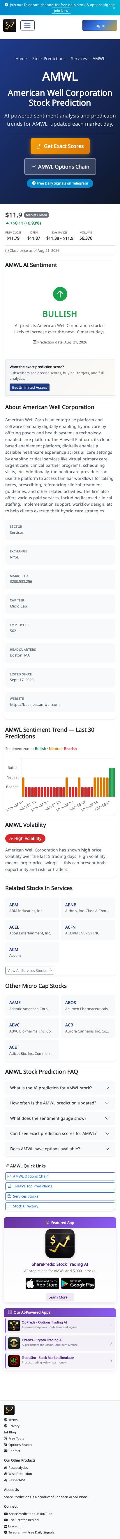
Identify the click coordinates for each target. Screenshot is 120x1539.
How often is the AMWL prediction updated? (53, 1103)
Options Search (20, 1444)
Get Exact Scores (64, 145)
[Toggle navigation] (27, 25)
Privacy (14, 1426)
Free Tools (16, 1438)
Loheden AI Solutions (71, 1497)
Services (79, 58)
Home (21, 58)
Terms (12, 1419)
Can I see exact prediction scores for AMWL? (53, 1133)
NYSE (14, 557)
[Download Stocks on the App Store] (42, 1283)
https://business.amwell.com (35, 704)
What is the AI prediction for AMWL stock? (51, 1087)
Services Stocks (25, 1196)
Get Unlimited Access (29, 387)
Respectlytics (18, 1467)
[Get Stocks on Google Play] (78, 1283)
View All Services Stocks (27, 970)
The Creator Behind (24, 1520)
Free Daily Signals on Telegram (62, 183)
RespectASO (17, 1480)
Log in (99, 25)
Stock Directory (25, 1206)
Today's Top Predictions (32, 1186)
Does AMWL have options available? (45, 1148)
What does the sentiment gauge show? (48, 1118)
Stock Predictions (49, 58)
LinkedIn (15, 1526)
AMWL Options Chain (63, 166)
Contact (14, 1450)
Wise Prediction (20, 1473)
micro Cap (18, 606)
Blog (12, 1432)
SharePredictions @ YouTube (30, 1513)
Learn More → (60, 1297)
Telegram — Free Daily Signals (31, 1532)
